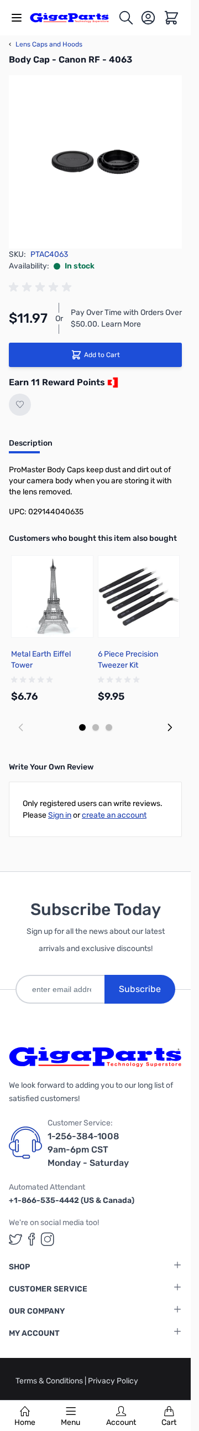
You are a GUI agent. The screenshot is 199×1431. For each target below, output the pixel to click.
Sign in (59, 815)
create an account (114, 815)
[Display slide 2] (95, 727)
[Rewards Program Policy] (111, 382)
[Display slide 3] (109, 727)
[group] (42, 287)
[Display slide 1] (82, 727)
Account (121, 1422)
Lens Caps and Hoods (45, 44)
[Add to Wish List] (20, 405)
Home (24, 1422)
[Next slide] (170, 727)
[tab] (31, 447)
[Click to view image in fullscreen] (95, 162)
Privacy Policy (113, 1381)
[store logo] (74, 17)
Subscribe (140, 989)
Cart (168, 1422)
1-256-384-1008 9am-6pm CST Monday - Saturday (88, 1149)
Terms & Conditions (50, 1381)
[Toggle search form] (126, 17)
